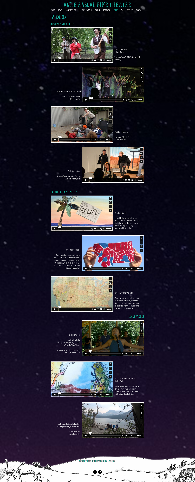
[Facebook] (95, 472)
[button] (60, 10)
